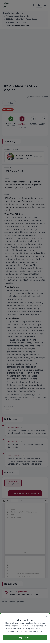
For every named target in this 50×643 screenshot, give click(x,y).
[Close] (46, 616)
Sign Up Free (25, 637)
